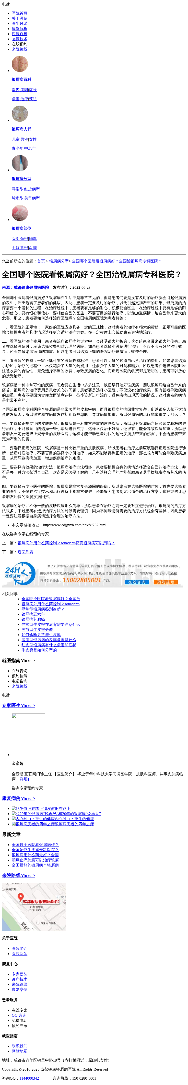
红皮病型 (32, 189)
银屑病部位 (21, 228)
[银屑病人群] (20, 120)
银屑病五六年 (33, 614)
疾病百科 (19, 34)
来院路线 (19, 49)
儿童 (16, 139)
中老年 (30, 148)
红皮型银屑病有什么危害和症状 (49, 645)
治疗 (24, 99)
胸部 (33, 239)
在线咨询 (19, 671)
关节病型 (32, 198)
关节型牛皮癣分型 (37, 629)
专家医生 (11, 705)
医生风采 (19, 23)
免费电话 (19, 1020)
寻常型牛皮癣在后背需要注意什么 (51, 624)
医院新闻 (19, 954)
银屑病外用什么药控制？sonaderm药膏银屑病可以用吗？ (66, 543)
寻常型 (18, 189)
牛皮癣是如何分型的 (39, 650)
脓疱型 (18, 198)
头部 (16, 239)
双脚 (33, 248)
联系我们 (19, 1046)
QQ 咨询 (19, 1015)
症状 (33, 90)
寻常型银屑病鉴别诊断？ (43, 609)
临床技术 (19, 39)
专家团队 (19, 974)
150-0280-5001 (84, 1078)
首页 (41, 261)
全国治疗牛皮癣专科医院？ (35, 850)
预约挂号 (19, 676)
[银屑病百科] (20, 71)
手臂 (16, 248)
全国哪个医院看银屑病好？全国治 (51, 599)
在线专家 (19, 1010)
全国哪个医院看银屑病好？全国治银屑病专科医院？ (117, 261)
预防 (33, 99)
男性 (24, 139)
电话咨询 (19, 681)
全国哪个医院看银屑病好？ (35, 845)
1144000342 (29, 1078)
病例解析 (19, 29)
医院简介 (19, 948)
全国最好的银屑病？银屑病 (35, 865)
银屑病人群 (21, 129)
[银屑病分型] (20, 170)
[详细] (24, 779)
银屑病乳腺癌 (33, 619)
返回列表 (25, 552)
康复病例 (11, 798)
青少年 (18, 148)
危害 (16, 99)
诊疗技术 (19, 979)
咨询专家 (19, 788)
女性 (33, 139)
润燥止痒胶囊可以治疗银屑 (35, 860)
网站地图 (19, 1051)
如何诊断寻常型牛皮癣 (41, 635)
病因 (24, 90)
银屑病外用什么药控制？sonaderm (51, 604)
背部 (24, 248)
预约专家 (35, 788)
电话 (6, 4)
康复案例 (19, 989)
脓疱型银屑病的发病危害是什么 (49, 640)
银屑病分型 (21, 179)
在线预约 (19, 44)
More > (28, 705)
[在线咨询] (92, 586)
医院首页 (19, 13)
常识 (16, 90)
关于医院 (19, 18)
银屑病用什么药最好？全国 (35, 855)
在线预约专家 (37, 534)
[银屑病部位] (20, 220)
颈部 (24, 239)
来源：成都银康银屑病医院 (25, 287)
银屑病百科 (21, 79)
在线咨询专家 (13, 534)
